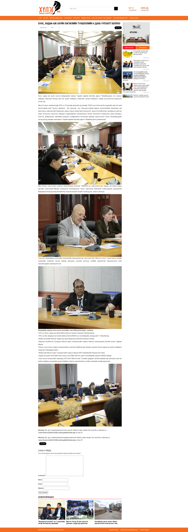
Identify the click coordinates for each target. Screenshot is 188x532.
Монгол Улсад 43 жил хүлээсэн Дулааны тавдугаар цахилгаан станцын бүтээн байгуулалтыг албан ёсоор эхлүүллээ (79, 524)
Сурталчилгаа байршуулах (129, 530)
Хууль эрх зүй (133, 18)
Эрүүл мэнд (68, 18)
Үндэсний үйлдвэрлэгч (120, 18)
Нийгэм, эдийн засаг (56, 18)
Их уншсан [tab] (143, 47)
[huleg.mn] (50, 8)
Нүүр (40, 18)
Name (40, 480)
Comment (42, 475)
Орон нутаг (76, 18)
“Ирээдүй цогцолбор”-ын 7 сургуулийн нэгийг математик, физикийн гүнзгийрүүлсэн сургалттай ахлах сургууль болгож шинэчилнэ (51, 524)
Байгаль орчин (85, 18)
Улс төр (45, 18)
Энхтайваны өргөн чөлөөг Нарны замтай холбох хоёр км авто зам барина (105, 523)
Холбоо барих (144, 530)
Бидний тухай (113, 530)
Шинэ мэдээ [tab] (129, 47)
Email (40, 484)
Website (40, 488)
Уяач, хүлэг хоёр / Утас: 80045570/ (102, 18)
